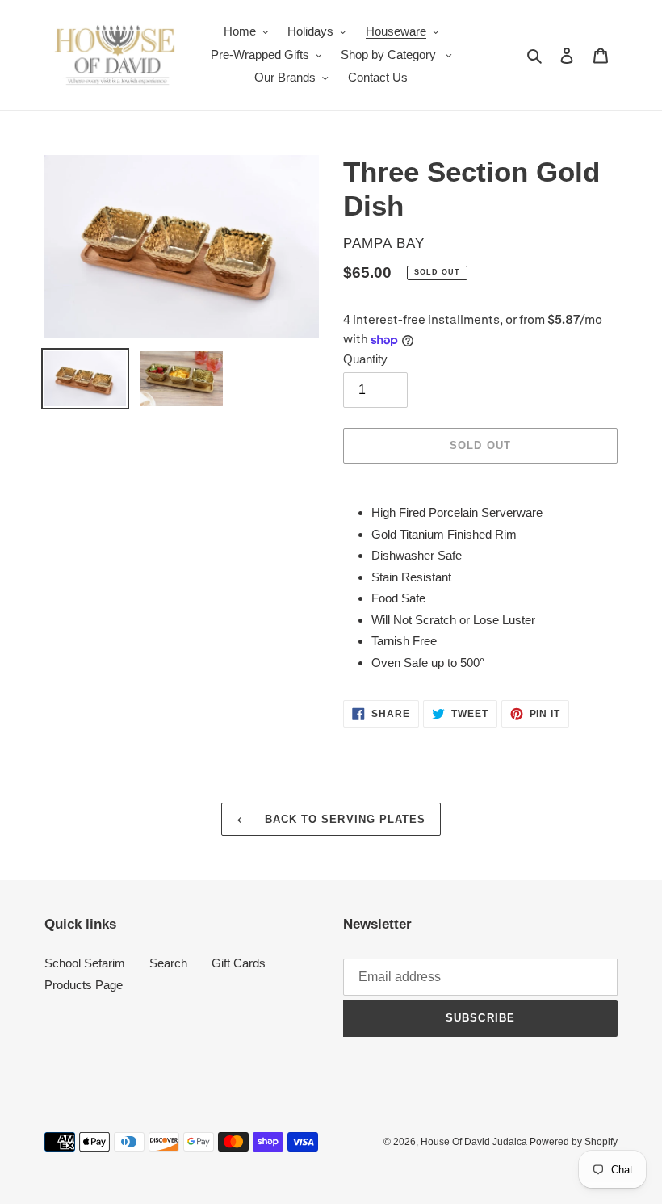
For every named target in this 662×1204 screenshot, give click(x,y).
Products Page (83, 985)
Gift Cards (239, 963)
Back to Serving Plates (343, 819)
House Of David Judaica (475, 1141)
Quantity (365, 359)
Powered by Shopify (574, 1141)
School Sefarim (84, 963)
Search (168, 963)
